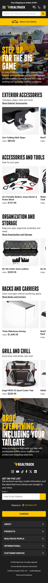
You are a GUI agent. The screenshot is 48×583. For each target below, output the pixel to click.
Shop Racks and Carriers (14, 297)
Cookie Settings (35, 571)
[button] (24, 524)
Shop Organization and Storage (17, 234)
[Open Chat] (34, 7)
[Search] (43, 13)
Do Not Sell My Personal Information (24, 566)
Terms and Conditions (24, 575)
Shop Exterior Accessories (14, 103)
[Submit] (43, 496)
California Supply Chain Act (17, 571)
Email (4, 492)
